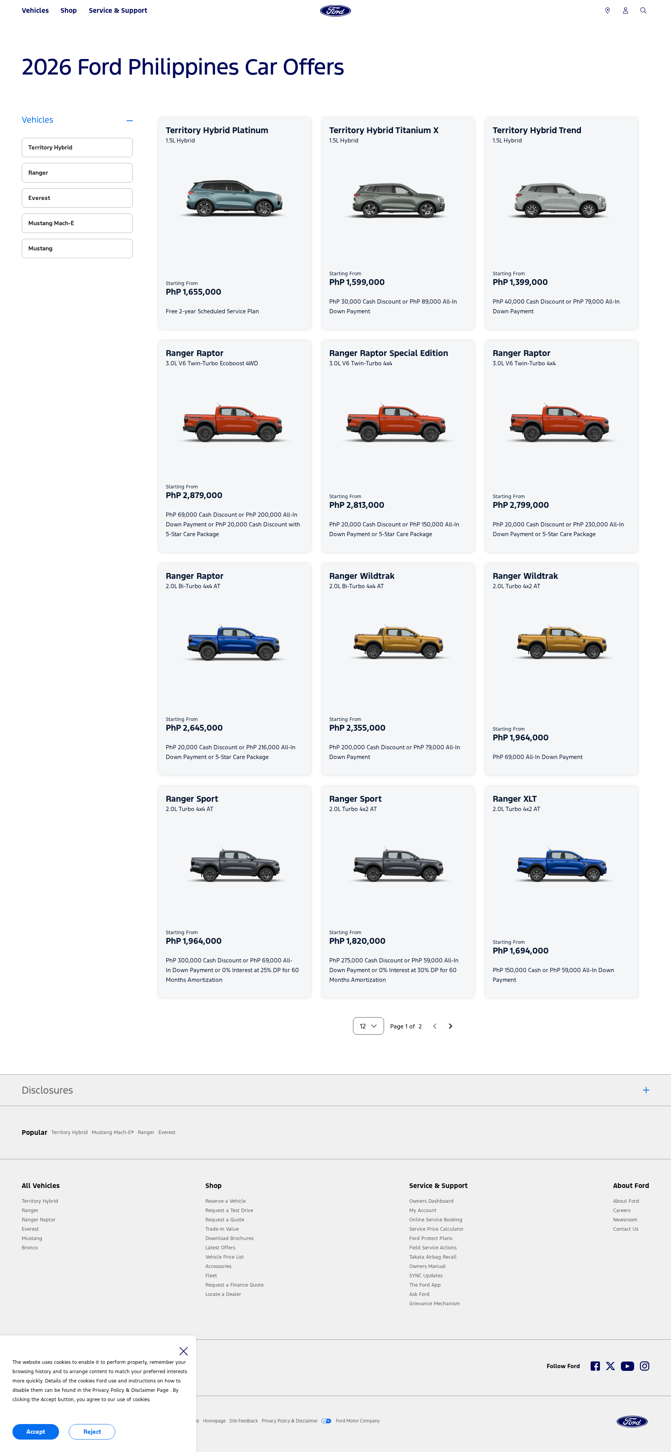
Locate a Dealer (223, 1294)
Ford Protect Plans (430, 1238)
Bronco (30, 1248)
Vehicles (35, 10)
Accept (35, 1431)
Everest (30, 1229)
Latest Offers (220, 1248)
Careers (622, 1210)
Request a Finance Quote (234, 1285)
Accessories (218, 1266)
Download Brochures (229, 1238)
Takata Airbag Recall (433, 1257)
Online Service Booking (435, 1220)
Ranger (30, 1210)
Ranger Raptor (39, 1220)
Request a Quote (224, 1220)
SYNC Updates (426, 1276)
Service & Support (118, 10)
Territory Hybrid (40, 1201)
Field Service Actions (433, 1248)
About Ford (626, 1201)
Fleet (211, 1276)
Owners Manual (427, 1266)
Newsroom (625, 1220)
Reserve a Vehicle (225, 1201)
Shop (69, 10)
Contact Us (625, 1229)
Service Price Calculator (436, 1229)
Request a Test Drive (229, 1210)
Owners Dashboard (431, 1201)
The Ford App (425, 1285)
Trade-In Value (222, 1229)
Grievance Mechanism (434, 1304)
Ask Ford (419, 1294)
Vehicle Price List (224, 1257)
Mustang (32, 1238)
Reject (92, 1431)
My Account (422, 1210)
